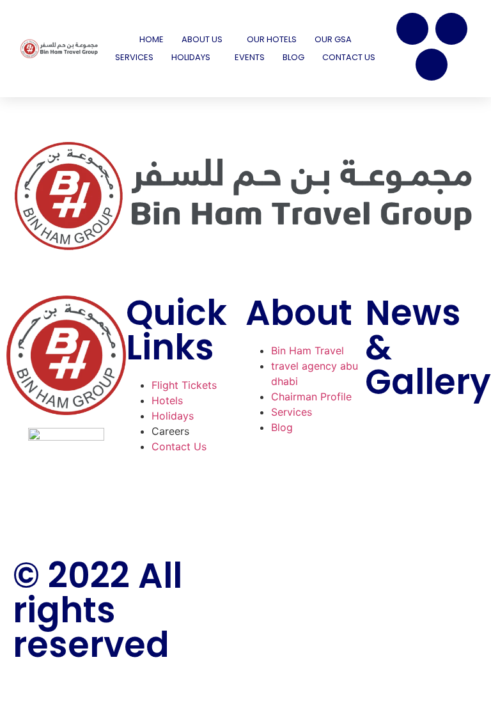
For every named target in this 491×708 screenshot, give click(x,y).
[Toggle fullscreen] (34, 686)
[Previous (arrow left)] (10, 703)
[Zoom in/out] (10, 686)
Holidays (190, 57)
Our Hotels (272, 39)
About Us (202, 39)
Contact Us (348, 57)
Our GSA (333, 39)
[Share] (57, 686)
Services (134, 57)
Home (151, 39)
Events (250, 57)
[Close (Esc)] (81, 686)
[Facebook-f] (268, 574)
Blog (293, 57)
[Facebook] (412, 29)
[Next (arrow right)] (34, 703)
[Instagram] (451, 29)
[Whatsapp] (432, 65)
